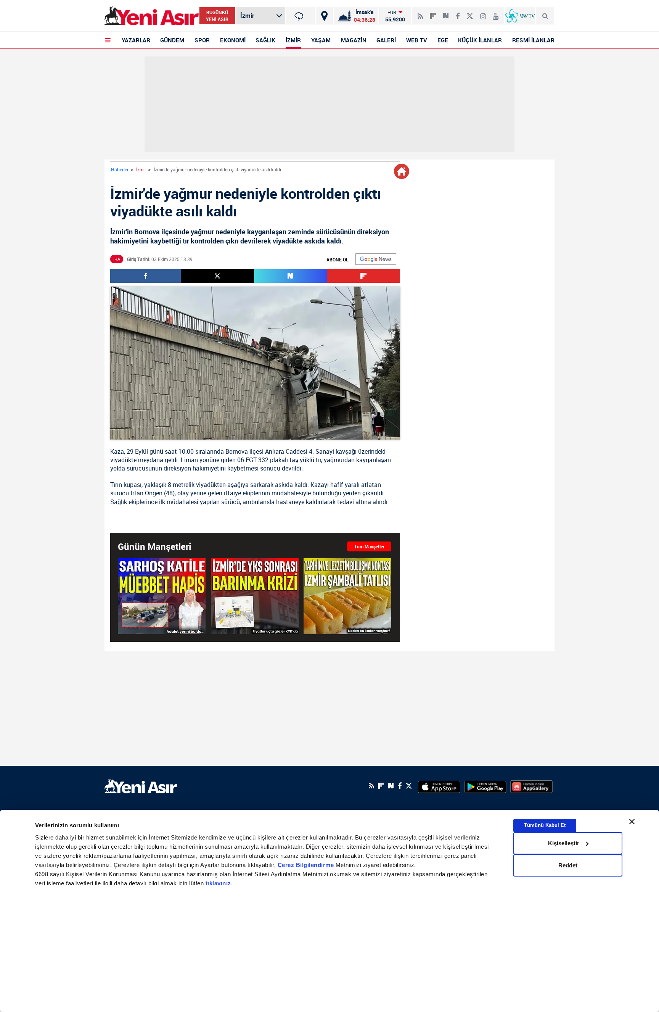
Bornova (236, 451)
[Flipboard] (433, 13)
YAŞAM (321, 40)
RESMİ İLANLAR (533, 40)
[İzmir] (300, 15)
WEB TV (416, 40)
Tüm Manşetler (369, 546)
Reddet (567, 865)
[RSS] (420, 13)
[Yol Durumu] (324, 15)
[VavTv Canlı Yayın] (520, 15)
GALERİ (386, 40)
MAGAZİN (353, 40)
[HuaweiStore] (531, 785)
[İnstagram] (483, 13)
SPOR (202, 40)
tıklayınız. (219, 883)
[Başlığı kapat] (632, 821)
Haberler (120, 169)
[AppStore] (439, 785)
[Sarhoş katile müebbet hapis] (162, 596)
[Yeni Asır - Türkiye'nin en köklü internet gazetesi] (151, 16)
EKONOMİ (233, 40)
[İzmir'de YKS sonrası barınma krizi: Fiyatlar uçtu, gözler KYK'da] (255, 596)
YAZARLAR (136, 40)
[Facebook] (458, 13)
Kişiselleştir (563, 843)
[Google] (375, 259)
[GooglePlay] (485, 785)
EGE (442, 40)
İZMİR (293, 40)
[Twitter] (469, 13)
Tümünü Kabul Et (545, 825)
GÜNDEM (172, 40)
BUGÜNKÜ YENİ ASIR (217, 15)
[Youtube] (495, 13)
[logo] (140, 785)
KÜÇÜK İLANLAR (480, 40)
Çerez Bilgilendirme (307, 865)
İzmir (141, 169)
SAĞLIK (265, 40)
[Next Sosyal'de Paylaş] (446, 13)
